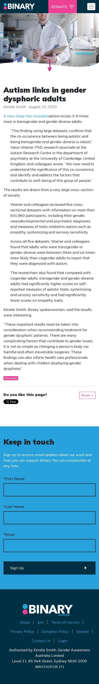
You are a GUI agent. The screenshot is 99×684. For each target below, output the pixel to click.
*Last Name (13, 506)
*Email (9, 534)
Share (85, 395)
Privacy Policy (22, 631)
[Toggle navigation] (91, 6)
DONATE (59, 6)
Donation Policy (55, 631)
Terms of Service (65, 622)
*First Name (13, 478)
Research (11, 378)
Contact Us (41, 640)
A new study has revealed (25, 116)
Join (40, 622)
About (25, 622)
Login (62, 640)
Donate (82, 631)
